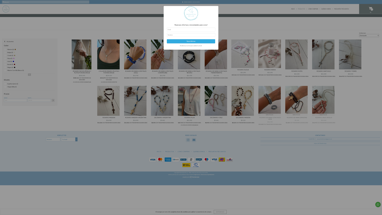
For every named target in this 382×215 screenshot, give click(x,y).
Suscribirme (191, 41)
